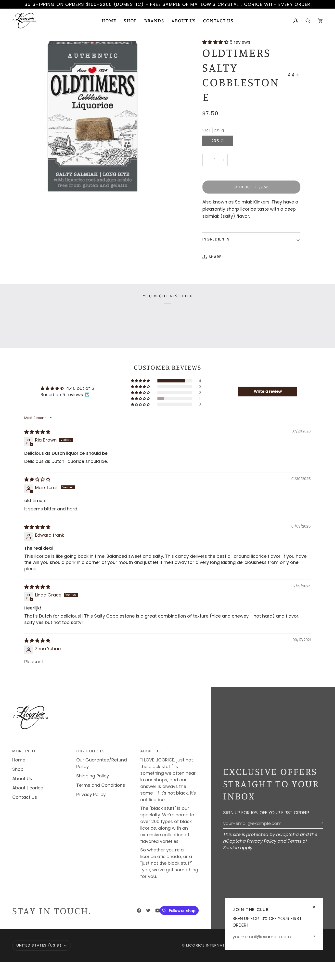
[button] (130, 21)
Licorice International (211, 945)
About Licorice (27, 788)
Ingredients (216, 239)
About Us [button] (150, 751)
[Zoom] (90, 116)
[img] (37, 432)
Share (215, 256)
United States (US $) (39, 945)
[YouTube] (157, 910)
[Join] (311, 936)
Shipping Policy (92, 776)
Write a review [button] (268, 391)
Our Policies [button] (90, 751)
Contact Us (24, 797)
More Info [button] (23, 751)
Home (18, 760)
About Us (22, 778)
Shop (18, 769)
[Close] (316, 905)
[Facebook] (139, 910)
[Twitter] (148, 910)
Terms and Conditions (100, 785)
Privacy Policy (261, 841)
